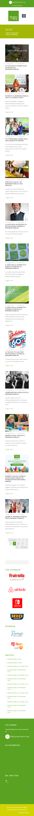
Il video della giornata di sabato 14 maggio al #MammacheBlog (15, 266)
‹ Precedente (12, 540)
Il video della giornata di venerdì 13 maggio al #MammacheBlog (15, 309)
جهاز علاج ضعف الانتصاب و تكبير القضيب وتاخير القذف (18, 782)
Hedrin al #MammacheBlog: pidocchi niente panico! (16, 517)
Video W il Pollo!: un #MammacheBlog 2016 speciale (14, 183)
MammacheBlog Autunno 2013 (17, 702)
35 (17, 547)
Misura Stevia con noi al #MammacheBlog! (15, 436)
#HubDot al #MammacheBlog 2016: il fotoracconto (17, 96)
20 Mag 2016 (9, 94)
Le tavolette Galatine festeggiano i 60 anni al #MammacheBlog (15, 353)
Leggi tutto (9, 112)
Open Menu (24, 16)
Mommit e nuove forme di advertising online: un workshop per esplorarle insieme (15, 478)
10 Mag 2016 (9, 433)
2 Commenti (21, 94)
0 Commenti (21, 63)
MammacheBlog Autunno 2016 (17, 675)
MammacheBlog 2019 (14, 659)
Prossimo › (24, 547)
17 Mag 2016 (9, 222)
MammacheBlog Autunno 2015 (17, 684)
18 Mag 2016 (9, 137)
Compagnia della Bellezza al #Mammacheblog (17, 393)
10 (18, 543)
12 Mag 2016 (9, 350)
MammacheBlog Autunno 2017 (17, 666)
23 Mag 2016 (9, 63)
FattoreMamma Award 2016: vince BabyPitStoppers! (16, 139)
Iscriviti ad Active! (17, 5)
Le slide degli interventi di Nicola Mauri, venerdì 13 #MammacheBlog (16, 226)
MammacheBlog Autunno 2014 (17, 693)
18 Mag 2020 (12, 785)
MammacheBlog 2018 (14, 662)
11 (22, 543)
